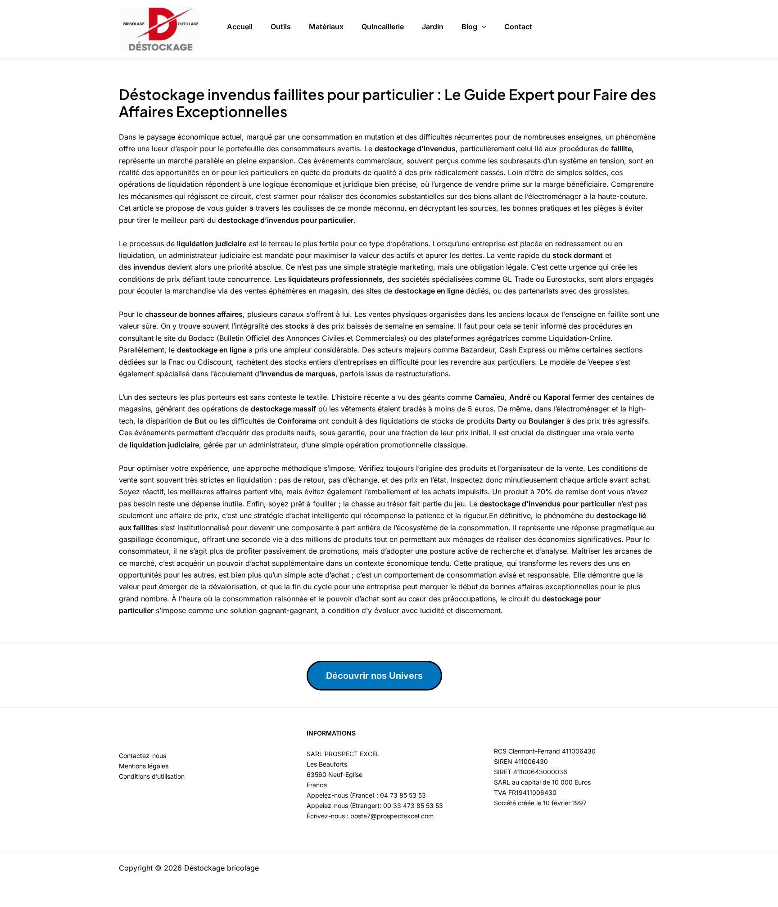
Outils (281, 26)
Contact (518, 26)
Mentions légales (143, 766)
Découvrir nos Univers (374, 675)
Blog (469, 26)
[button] (481, 27)
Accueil (240, 26)
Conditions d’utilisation (152, 776)
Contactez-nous (142, 755)
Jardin (432, 26)
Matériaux (326, 26)
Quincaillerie (383, 26)
